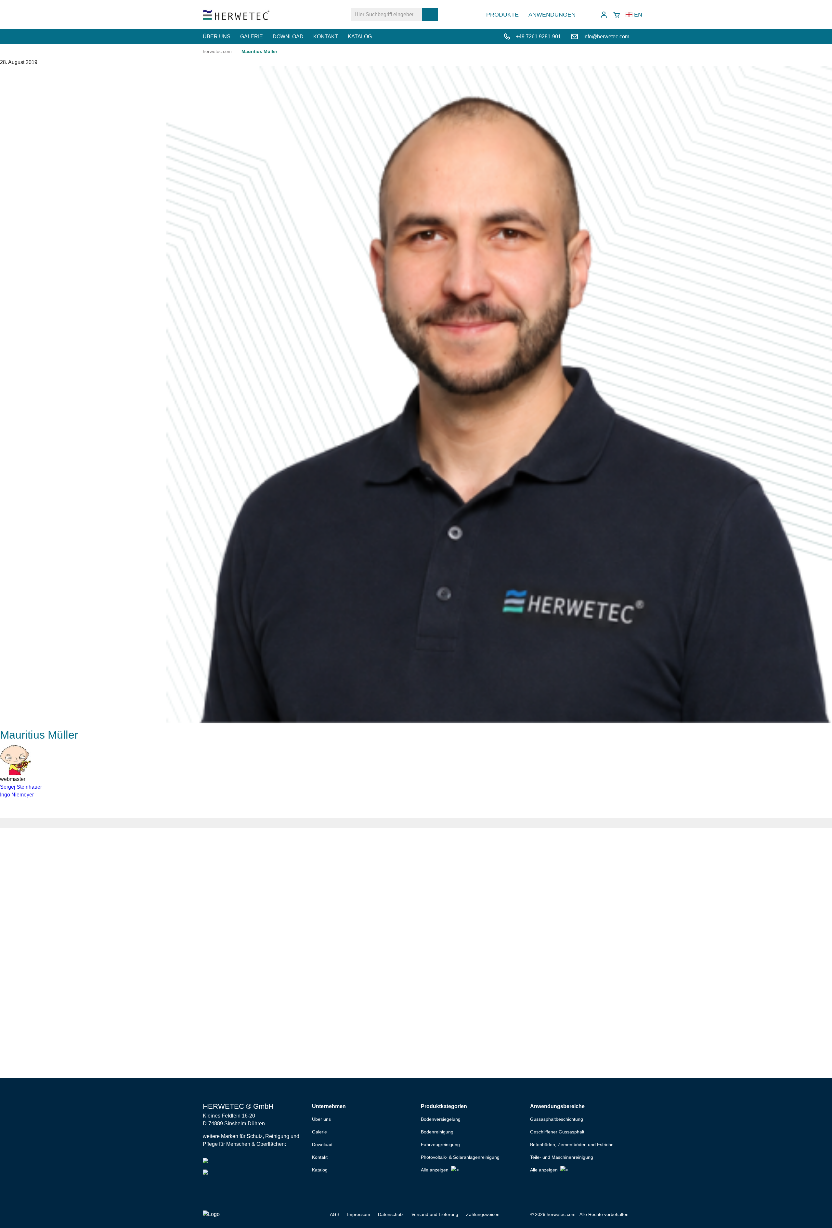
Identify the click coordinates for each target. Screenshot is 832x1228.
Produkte (502, 14)
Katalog (360, 36)
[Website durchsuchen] (430, 14)
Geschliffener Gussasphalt (557, 1131)
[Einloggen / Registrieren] (604, 14)
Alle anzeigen (434, 1169)
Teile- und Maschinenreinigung (561, 1157)
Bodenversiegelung (441, 1119)
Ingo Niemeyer (17, 794)
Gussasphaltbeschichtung (556, 1119)
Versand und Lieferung (434, 1214)
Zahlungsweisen (483, 1214)
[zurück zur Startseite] (236, 14)
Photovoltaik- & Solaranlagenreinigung (460, 1157)
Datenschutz (391, 1214)
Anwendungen (552, 14)
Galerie (251, 36)
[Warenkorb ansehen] (616, 14)
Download (288, 36)
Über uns (216, 36)
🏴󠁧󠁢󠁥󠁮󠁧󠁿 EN (633, 14)
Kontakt (325, 36)
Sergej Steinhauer (21, 787)
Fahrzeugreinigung (440, 1144)
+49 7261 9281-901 (538, 36)
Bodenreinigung (437, 1131)
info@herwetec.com (606, 36)
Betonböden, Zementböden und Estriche (572, 1144)
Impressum (358, 1214)
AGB (334, 1214)
